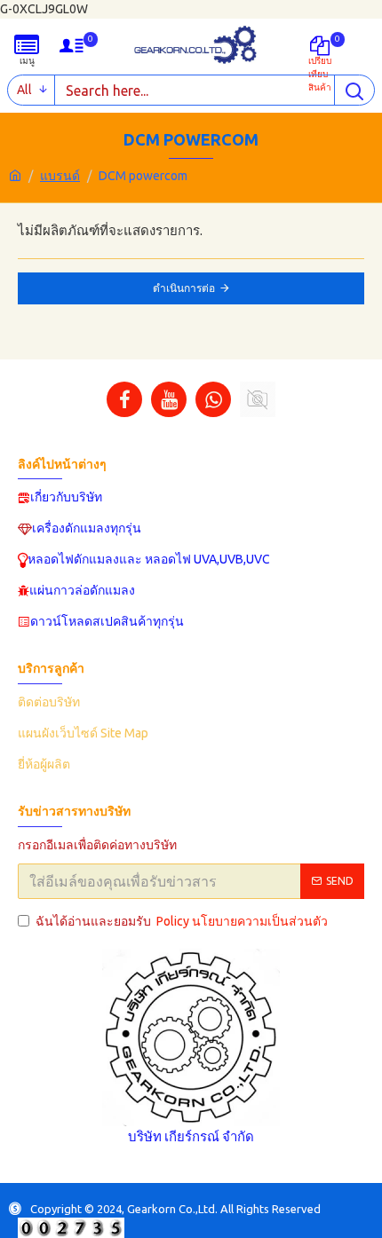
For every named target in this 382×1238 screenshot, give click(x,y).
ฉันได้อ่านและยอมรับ (182, 921)
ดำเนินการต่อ (184, 288)
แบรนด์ (60, 176)
